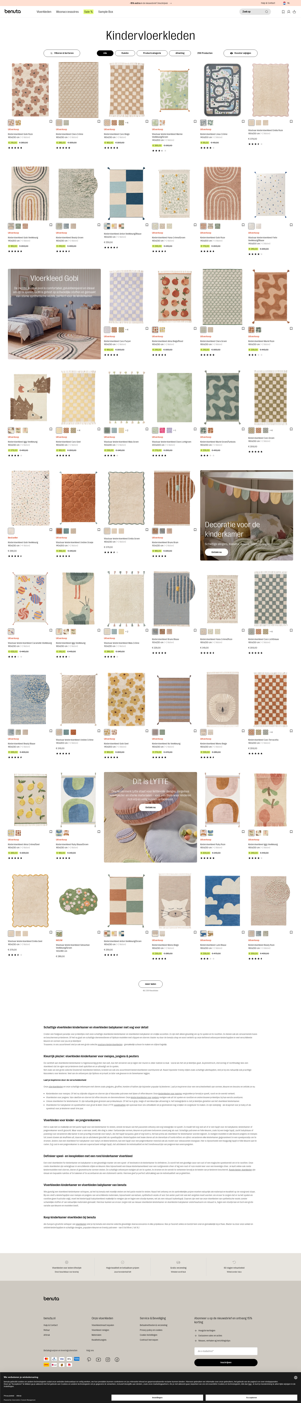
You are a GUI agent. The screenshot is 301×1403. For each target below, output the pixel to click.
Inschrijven (225, 1362)
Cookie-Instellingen (148, 1335)
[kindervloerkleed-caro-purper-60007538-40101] (107, 329)
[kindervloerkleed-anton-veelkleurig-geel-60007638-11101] (114, 226)
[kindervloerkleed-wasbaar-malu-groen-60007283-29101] (107, 430)
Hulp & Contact (268, 3)
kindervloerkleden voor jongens (145, 1097)
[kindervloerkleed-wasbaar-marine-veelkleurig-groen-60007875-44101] (155, 122)
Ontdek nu (216, 552)
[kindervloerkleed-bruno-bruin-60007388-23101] (155, 531)
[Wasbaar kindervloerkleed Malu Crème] (126, 599)
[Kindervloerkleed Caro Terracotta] (270, 699)
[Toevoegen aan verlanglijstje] (51, 121)
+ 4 (126, 122)
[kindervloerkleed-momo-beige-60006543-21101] (203, 732)
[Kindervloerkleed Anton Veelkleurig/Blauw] (126, 193)
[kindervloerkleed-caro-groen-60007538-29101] (121, 122)
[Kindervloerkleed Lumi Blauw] (222, 901)
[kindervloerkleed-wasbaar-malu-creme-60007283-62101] (107, 631)
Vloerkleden (44, 12)
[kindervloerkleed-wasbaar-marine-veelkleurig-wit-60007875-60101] (162, 122)
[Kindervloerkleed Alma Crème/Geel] (30, 800)
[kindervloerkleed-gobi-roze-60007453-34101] (11, 122)
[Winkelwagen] (294, 12)
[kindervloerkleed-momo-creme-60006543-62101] (210, 732)
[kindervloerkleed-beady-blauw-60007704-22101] (66, 226)
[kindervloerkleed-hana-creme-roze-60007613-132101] (162, 226)
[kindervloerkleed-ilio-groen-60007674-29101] (162, 732)
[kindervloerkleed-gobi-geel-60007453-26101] (18, 122)
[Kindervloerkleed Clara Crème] (78, 90)
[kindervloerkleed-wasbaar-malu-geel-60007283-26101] (121, 430)
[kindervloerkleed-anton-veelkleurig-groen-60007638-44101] (121, 226)
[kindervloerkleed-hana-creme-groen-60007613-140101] (155, 226)
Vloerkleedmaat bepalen (103, 1325)
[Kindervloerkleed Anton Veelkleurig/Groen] (126, 901)
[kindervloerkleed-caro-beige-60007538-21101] (107, 122)
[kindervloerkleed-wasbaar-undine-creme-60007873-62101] (73, 531)
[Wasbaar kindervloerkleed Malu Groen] (126, 398)
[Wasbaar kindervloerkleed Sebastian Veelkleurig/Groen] (78, 901)
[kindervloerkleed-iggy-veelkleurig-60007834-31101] (18, 430)
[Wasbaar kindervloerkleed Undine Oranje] (78, 498)
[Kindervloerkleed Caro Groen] (270, 398)
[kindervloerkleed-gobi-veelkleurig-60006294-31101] (11, 531)
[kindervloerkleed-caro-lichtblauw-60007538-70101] (265, 430)
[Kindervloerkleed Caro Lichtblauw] (270, 599)
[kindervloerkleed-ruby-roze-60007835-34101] (66, 833)
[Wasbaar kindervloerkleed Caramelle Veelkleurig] (30, 599)
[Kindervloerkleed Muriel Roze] (270, 297)
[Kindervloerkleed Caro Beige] (126, 90)
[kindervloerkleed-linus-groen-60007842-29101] (210, 122)
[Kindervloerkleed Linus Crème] (222, 90)
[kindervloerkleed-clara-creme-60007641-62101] (59, 122)
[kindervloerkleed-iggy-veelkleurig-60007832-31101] (11, 430)
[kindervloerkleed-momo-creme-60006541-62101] (162, 933)
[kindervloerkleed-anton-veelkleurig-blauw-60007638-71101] (107, 226)
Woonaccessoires (67, 12)
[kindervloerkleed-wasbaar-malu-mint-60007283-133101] (114, 430)
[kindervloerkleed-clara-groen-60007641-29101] (66, 122)
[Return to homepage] (13, 11)
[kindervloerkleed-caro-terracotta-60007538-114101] (114, 122)
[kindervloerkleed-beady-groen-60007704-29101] (59, 226)
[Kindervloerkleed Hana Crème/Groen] (174, 193)
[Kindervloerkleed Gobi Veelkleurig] (30, 193)
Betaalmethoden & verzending (153, 1325)
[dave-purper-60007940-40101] (169, 430)
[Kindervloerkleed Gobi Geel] (126, 699)
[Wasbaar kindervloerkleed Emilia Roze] (270, 90)
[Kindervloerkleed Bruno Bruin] (174, 498)
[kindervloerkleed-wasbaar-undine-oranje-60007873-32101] (59, 531)
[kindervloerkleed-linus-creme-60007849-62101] (203, 122)
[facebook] (117, 1359)
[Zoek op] (266, 11)
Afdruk (47, 1335)
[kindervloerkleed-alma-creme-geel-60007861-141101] (162, 329)
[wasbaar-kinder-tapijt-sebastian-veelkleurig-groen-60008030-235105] (59, 933)
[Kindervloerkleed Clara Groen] (222, 297)
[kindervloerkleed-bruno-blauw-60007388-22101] (162, 531)
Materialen (96, 1335)
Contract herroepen (149, 1340)
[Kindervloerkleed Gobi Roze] (30, 90)
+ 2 (126, 430)
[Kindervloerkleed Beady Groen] (78, 193)
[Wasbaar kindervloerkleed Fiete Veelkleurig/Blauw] (270, 193)
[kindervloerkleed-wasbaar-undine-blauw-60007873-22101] (66, 531)
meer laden (150, 984)
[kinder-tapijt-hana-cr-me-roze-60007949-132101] (169, 226)
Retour (47, 1330)
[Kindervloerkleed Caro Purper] (126, 297)
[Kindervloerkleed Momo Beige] (222, 699)
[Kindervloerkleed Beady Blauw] (30, 699)
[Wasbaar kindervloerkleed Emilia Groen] (126, 498)
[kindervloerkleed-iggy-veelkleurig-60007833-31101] (25, 430)
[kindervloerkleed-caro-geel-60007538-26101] (59, 430)
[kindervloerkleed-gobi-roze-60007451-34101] (25, 226)
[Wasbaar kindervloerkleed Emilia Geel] (30, 901)
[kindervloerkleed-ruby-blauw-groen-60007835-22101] (59, 833)
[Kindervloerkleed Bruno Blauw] (174, 599)
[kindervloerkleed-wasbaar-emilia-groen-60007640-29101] (265, 122)
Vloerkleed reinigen (100, 1330)
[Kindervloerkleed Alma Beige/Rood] (174, 297)
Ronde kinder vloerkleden (240, 1169)
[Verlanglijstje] (283, 12)
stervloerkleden (56, 1086)
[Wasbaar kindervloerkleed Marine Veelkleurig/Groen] (174, 90)
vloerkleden (81, 1224)
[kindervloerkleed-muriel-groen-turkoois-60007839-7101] (258, 329)
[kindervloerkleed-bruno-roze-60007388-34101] (169, 531)
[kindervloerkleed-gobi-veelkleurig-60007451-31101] (11, 226)
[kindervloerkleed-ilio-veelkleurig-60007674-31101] (155, 732)
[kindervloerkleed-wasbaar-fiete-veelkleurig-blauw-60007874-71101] (251, 226)
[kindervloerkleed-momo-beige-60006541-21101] (155, 933)
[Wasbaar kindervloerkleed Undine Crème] (78, 699)
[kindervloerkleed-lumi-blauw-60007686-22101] (203, 933)
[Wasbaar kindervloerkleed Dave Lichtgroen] (174, 398)
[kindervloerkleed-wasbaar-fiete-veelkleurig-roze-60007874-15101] (258, 226)
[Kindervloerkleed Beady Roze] (270, 901)
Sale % (88, 12)
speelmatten (120, 1105)
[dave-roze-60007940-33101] (162, 430)
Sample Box (105, 12)
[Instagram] (107, 1359)
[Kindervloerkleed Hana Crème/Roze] (222, 599)
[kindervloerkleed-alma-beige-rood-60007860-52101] (155, 329)
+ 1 (174, 430)
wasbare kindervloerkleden (110, 1044)
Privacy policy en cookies (151, 1330)
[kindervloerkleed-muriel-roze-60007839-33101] (251, 329)
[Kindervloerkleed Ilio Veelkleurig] (174, 699)
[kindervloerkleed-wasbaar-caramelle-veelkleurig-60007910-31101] (11, 631)
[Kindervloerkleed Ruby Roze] (222, 800)
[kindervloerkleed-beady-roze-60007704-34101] (73, 226)
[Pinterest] (89, 1359)
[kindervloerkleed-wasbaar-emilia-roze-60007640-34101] (251, 122)
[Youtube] (98, 1359)
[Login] (289, 12)
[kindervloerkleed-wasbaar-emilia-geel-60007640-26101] (258, 122)
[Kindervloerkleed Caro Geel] (78, 398)
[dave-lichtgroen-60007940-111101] (155, 430)
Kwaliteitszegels (99, 1340)
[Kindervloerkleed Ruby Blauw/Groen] (78, 800)
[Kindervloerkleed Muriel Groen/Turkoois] (222, 398)
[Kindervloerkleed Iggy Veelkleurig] (30, 398)
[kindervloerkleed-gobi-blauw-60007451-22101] (18, 226)
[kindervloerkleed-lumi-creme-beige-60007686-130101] (210, 933)
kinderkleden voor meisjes (170, 1093)
